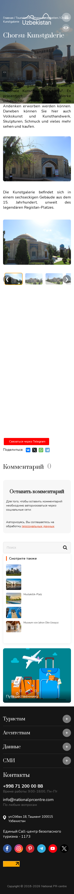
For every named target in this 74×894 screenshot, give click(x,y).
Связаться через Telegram (27, 441)
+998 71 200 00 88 (23, 786)
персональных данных (38, 526)
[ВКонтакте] (28, 450)
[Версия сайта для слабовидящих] (66, 28)
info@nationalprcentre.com (28, 799)
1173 (25, 836)
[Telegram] (47, 450)
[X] (34, 450)
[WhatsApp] (41, 450)
